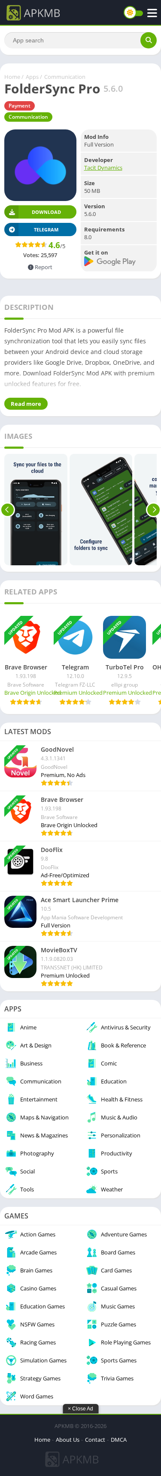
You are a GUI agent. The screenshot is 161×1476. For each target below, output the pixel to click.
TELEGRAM (46, 229)
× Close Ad (80, 1409)
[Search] (148, 40)
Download (46, 212)
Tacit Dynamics (103, 167)
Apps (32, 77)
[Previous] (7, 509)
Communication (64, 77)
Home (12, 77)
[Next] (153, 509)
